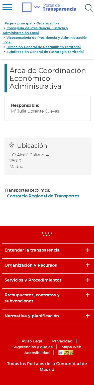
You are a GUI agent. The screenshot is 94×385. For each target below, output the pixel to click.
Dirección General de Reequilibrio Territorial (44, 47)
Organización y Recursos (31, 265)
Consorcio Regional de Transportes (43, 196)
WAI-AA (65, 352)
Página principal (18, 23)
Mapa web (71, 346)
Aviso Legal (32, 341)
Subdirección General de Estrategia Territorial (45, 52)
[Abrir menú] (89, 8)
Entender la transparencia (32, 250)
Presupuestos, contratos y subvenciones (32, 298)
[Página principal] (49, 7)
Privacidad (62, 341)
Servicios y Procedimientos (33, 280)
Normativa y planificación (32, 315)
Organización (47, 23)
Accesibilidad (37, 352)
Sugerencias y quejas (33, 346)
